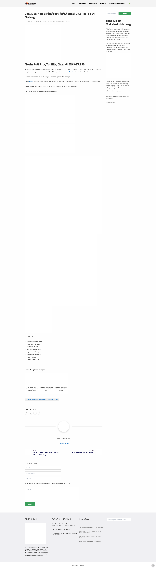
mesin (67, 72)
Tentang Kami (82, 4)
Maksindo (72, 72)
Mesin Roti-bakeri (64, 21)
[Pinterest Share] (35, 413)
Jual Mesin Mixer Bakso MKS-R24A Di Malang (91, 527)
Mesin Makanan (54, 21)
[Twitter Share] (30, 413)
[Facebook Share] (26, 413)
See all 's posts (64, 443)
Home (73, 4)
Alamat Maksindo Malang (116, 4)
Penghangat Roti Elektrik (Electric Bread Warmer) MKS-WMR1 (90, 532)
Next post (91, 450)
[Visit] (63, 426)
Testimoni (103, 4)
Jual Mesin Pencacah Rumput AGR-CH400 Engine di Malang (90, 537)
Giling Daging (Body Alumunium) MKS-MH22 (90, 541)
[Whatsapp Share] (39, 413)
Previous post (36, 450)
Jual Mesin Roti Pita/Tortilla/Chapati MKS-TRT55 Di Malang (42, 399)
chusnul (29, 21)
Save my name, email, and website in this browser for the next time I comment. (48, 483)
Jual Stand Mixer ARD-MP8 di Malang (83, 452)
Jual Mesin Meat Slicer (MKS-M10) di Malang (90, 524)
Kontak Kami (93, 4)
